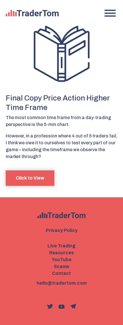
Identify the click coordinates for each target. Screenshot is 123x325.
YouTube (62, 259)
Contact (61, 273)
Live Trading (61, 245)
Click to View (30, 178)
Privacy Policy (62, 230)
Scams (61, 266)
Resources (61, 252)
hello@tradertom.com (62, 283)
